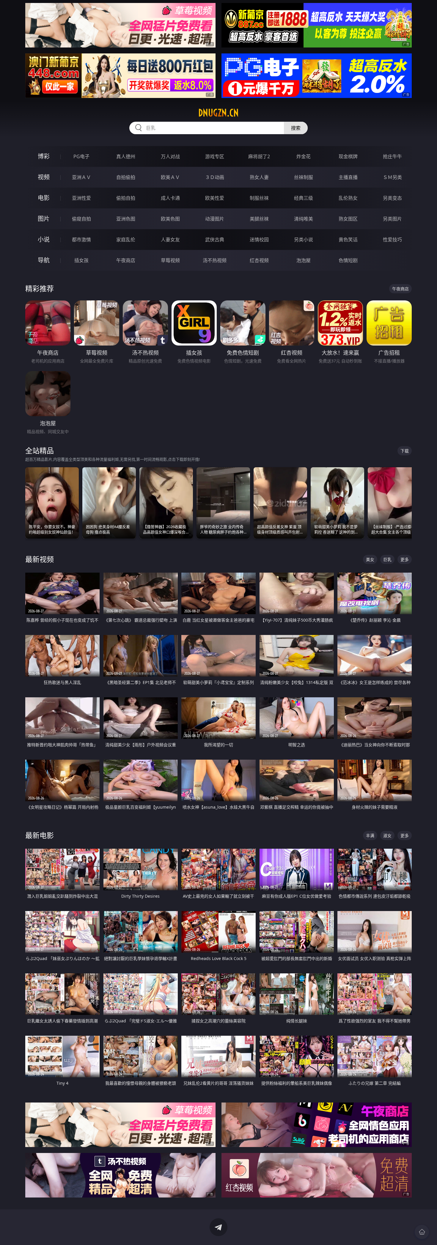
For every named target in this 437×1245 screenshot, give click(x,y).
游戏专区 (214, 156)
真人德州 (125, 156)
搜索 (296, 128)
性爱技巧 (392, 239)
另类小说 (303, 239)
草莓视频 (170, 260)
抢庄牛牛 (392, 156)
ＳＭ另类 (392, 177)
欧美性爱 (214, 198)
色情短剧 (348, 260)
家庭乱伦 (125, 239)
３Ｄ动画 (214, 177)
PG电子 (81, 156)
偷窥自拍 (81, 219)
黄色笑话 (348, 239)
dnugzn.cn (218, 113)
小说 (44, 239)
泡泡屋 (303, 260)
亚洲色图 (125, 219)
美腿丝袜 (259, 219)
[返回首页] (422, 1232)
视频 (44, 177)
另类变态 (392, 198)
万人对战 (170, 156)
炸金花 (303, 156)
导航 (44, 260)
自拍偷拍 (125, 177)
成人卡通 (170, 198)
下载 (404, 451)
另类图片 (392, 219)
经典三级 (303, 198)
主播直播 (348, 177)
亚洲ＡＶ (81, 177)
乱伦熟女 (348, 198)
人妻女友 (170, 239)
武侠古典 (214, 239)
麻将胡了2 (259, 156)
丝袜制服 (303, 177)
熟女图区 (348, 219)
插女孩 (81, 260)
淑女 (387, 835)
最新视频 (39, 559)
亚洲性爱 (81, 198)
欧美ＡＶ (170, 177)
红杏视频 (259, 260)
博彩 (44, 156)
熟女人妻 (259, 177)
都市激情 (81, 239)
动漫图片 (214, 219)
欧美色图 (170, 219)
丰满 (370, 835)
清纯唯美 (303, 219)
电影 (44, 198)
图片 (44, 219)
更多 (404, 559)
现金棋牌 (348, 156)
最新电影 (39, 835)
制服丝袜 (259, 198)
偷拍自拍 (125, 198)
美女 (370, 559)
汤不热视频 (215, 260)
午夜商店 (125, 260)
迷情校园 (259, 239)
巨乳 (387, 559)
